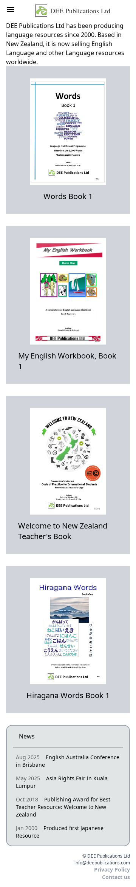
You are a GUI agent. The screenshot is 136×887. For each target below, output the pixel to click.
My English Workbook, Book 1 (67, 361)
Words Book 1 (68, 196)
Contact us (116, 877)
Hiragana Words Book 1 (68, 695)
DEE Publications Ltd (80, 10)
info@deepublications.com (102, 863)
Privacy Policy (112, 869)
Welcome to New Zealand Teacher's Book (62, 531)
